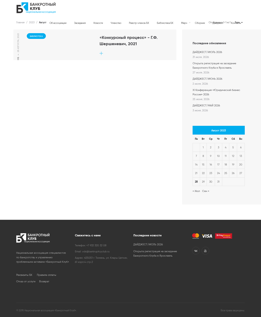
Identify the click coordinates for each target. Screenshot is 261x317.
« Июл (196, 191)
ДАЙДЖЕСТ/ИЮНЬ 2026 (207, 78)
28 (196, 181)
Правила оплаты (46, 274)
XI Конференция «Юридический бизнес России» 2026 (216, 92)
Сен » (205, 191)
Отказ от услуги (27, 281)
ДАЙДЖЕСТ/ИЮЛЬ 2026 (207, 52)
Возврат (44, 281)
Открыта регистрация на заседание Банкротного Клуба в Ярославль (214, 65)
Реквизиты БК (26, 274)
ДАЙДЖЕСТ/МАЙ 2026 (206, 105)
